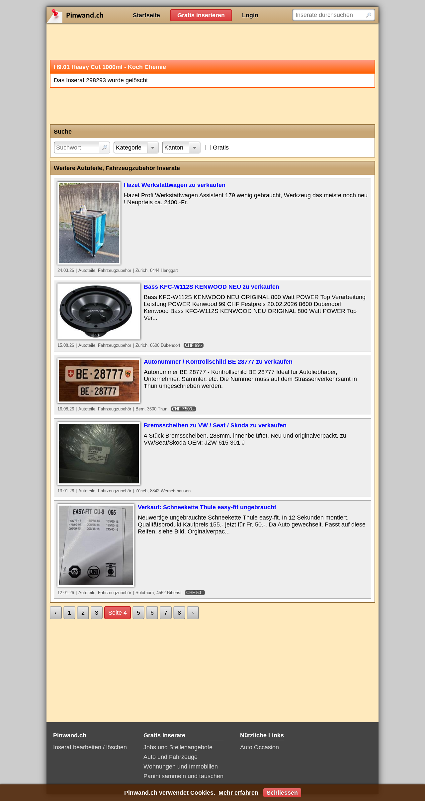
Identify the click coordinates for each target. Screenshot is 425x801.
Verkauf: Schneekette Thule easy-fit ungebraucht (207, 507)
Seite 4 (117, 612)
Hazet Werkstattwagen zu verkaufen (174, 185)
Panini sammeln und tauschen (183, 776)
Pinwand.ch (96, 15)
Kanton (173, 147)
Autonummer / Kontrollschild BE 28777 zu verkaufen (218, 361)
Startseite (146, 15)
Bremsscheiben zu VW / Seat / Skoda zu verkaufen (215, 425)
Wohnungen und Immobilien (180, 766)
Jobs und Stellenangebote (177, 747)
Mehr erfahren (238, 792)
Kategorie (128, 147)
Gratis (221, 147)
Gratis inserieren (201, 15)
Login (250, 15)
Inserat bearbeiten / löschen (90, 747)
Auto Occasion (259, 747)
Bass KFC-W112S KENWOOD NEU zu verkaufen (211, 286)
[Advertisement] (212, 41)
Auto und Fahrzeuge (170, 757)
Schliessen (282, 792)
